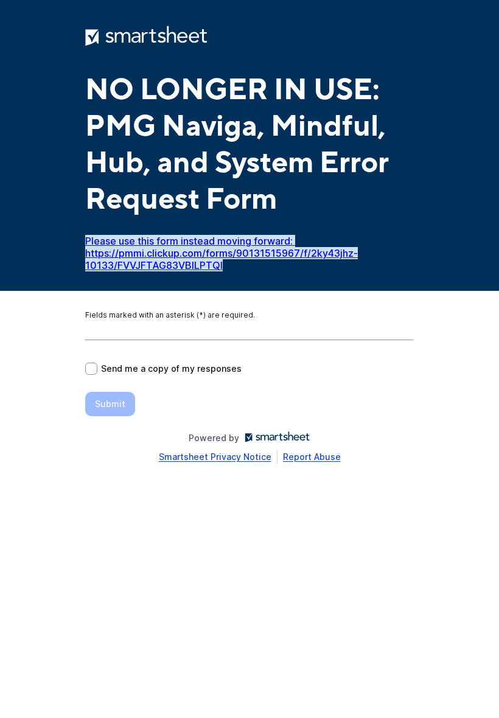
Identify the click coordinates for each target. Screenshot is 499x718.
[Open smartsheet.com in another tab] (274, 438)
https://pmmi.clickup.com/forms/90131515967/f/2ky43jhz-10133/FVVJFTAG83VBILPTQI (221, 259)
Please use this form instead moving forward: (190, 241)
